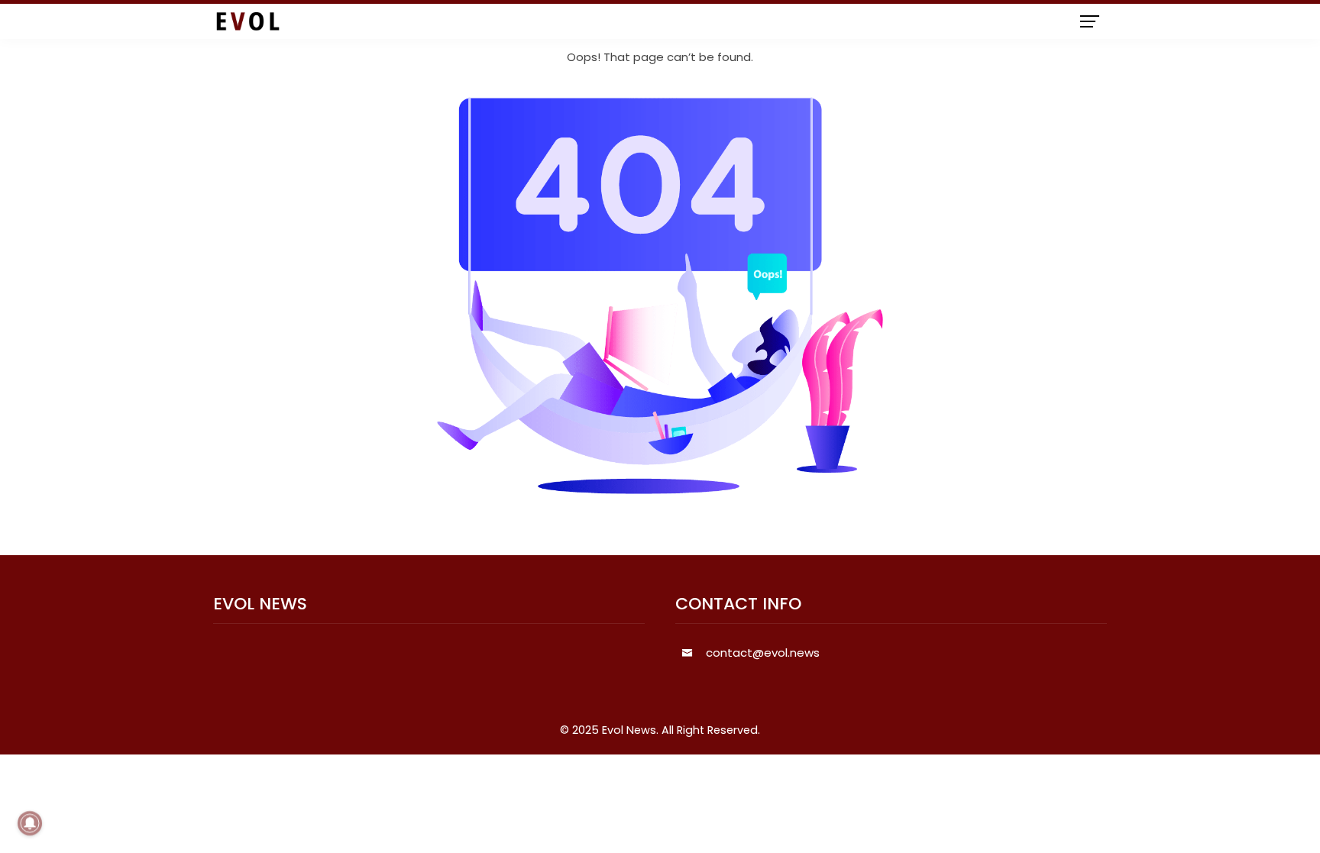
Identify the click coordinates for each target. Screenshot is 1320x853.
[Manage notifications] (30, 823)
